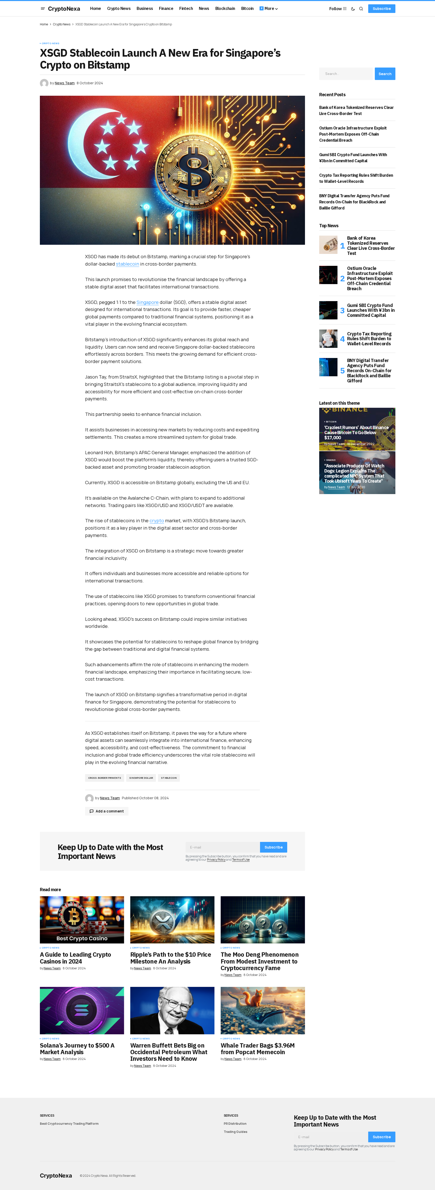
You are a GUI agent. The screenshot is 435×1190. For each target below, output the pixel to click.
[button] (43, 9)
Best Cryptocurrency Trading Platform (69, 1123)
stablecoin (127, 264)
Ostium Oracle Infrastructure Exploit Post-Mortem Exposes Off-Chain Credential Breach (353, 134)
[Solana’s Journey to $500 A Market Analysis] (82, 1010)
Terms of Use (241, 859)
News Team (336, 487)
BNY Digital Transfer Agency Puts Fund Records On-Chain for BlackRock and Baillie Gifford (354, 201)
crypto (157, 520)
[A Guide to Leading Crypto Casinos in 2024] (82, 920)
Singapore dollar (141, 777)
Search (385, 73)
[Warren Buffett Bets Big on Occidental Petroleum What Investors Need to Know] (172, 1010)
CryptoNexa (64, 8)
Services (47, 1115)
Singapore (148, 302)
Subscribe (382, 8)
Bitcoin (331, 421)
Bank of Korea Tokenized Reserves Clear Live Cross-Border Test (371, 246)
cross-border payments (104, 777)
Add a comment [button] (110, 811)
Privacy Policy (216, 859)
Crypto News (61, 24)
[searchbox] (346, 74)
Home (44, 24)
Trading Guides (235, 1132)
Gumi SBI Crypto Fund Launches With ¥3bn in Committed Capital (371, 310)
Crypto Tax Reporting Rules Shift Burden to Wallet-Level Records (369, 339)
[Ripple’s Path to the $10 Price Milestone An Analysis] (172, 920)
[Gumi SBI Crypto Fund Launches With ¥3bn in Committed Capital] (328, 310)
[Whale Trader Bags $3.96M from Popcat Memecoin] (263, 1010)
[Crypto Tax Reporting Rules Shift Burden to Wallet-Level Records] (328, 339)
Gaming (331, 460)
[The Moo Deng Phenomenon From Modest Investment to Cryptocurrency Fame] (263, 920)
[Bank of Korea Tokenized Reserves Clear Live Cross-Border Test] (328, 245)
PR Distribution (235, 1123)
